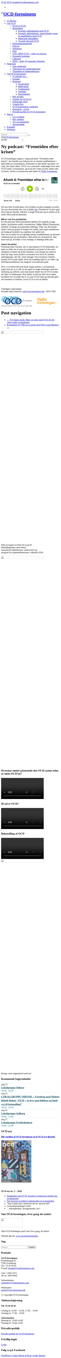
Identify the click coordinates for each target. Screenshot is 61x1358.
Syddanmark (24, 89)
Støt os (10, 114)
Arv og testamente (20, 122)
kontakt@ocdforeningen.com (25, 2)
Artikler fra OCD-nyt (21, 99)
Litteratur (16, 59)
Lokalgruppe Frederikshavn (16, 1122)
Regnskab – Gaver (20, 109)
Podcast (15, 46)
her (36, 209)
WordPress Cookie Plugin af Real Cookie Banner (23, 1355)
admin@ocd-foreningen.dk (13, 1290)
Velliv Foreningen (49, 171)
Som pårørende (19, 66)
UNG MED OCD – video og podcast (29, 53)
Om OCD (11, 23)
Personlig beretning (21, 56)
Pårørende (11, 64)
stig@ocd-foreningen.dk (33, 291)
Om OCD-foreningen (16, 74)
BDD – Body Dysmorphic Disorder (28, 61)
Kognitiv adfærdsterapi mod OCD (33, 31)
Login (4, 1344)
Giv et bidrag (18, 117)
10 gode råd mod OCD (28, 41)
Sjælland (22, 91)
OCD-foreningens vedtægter (25, 107)
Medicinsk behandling (28, 38)
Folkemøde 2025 (20, 101)
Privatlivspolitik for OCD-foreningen (29, 112)
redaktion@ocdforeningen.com (15, 1283)
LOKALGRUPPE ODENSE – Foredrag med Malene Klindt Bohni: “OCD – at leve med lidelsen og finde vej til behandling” (30, 1100)
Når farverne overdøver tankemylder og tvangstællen (30, 1201)
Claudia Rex (18, 104)
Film (14, 51)
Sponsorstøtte (18, 124)
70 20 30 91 (6, 2)
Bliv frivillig (17, 96)
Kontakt (16, 79)
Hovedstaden (24, 94)
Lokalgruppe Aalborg (13, 1113)
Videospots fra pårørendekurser (26, 69)
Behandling (17, 28)
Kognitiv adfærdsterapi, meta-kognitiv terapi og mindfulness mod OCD (38, 34)
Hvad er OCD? (19, 26)
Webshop (11, 129)
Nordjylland (23, 84)
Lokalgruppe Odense (12, 1087)
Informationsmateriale (22, 43)
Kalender (11, 127)
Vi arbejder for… (20, 76)
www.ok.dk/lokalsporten (27, 1236)
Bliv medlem (18, 119)
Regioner (16, 81)
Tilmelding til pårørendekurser (25, 71)
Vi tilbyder (11, 21)
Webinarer (17, 48)
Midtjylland (23, 86)
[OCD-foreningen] (18, 13)
